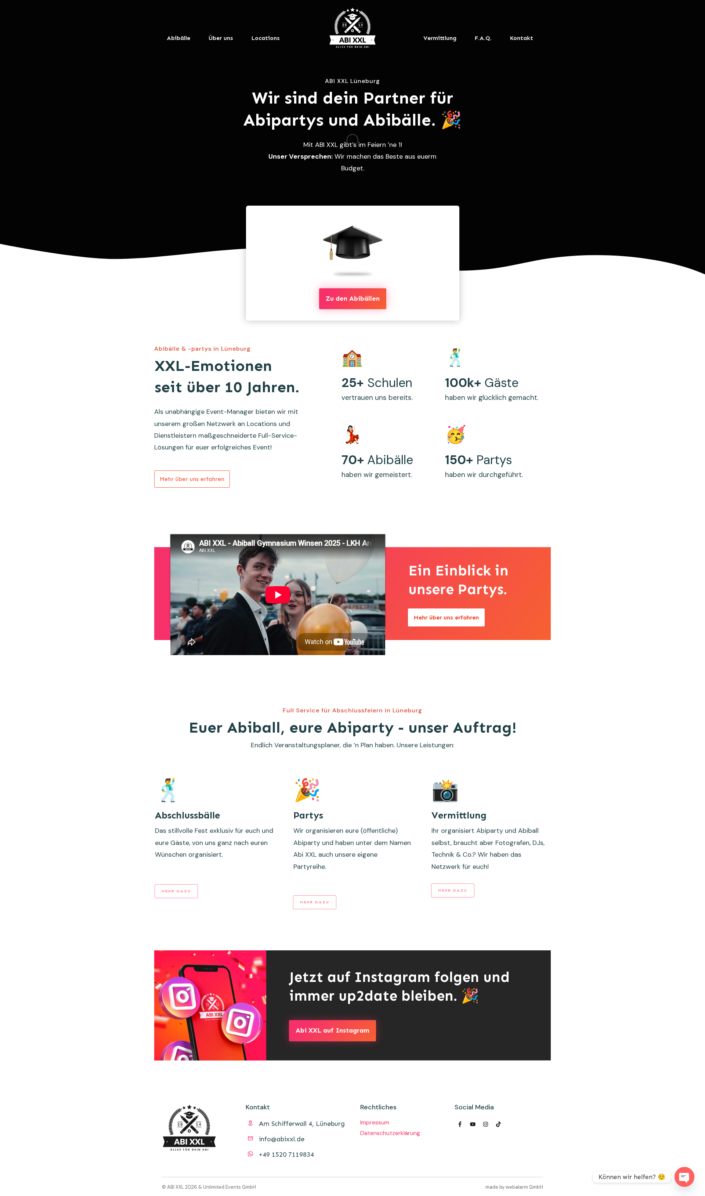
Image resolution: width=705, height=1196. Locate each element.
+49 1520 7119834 (286, 1154)
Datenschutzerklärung (390, 1133)
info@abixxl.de (281, 1139)
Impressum (374, 1122)
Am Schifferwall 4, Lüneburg (302, 1124)
